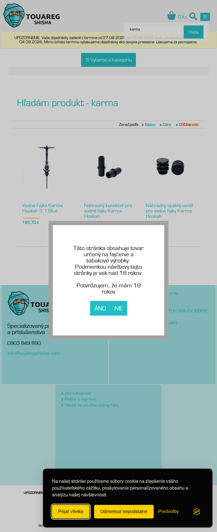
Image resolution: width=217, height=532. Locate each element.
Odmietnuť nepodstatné (123, 511)
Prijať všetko (70, 511)
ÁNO (100, 308)
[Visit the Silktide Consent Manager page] (196, 511)
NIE (118, 308)
